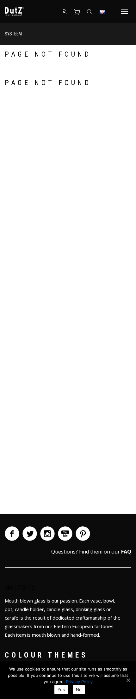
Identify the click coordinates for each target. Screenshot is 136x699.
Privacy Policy (79, 681)
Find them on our (105, 551)
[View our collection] (77, 11)
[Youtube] (65, 533)
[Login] (64, 11)
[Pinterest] (83, 533)
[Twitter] (29, 533)
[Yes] (128, 680)
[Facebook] (12, 533)
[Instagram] (47, 533)
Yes (61, 689)
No (79, 689)
